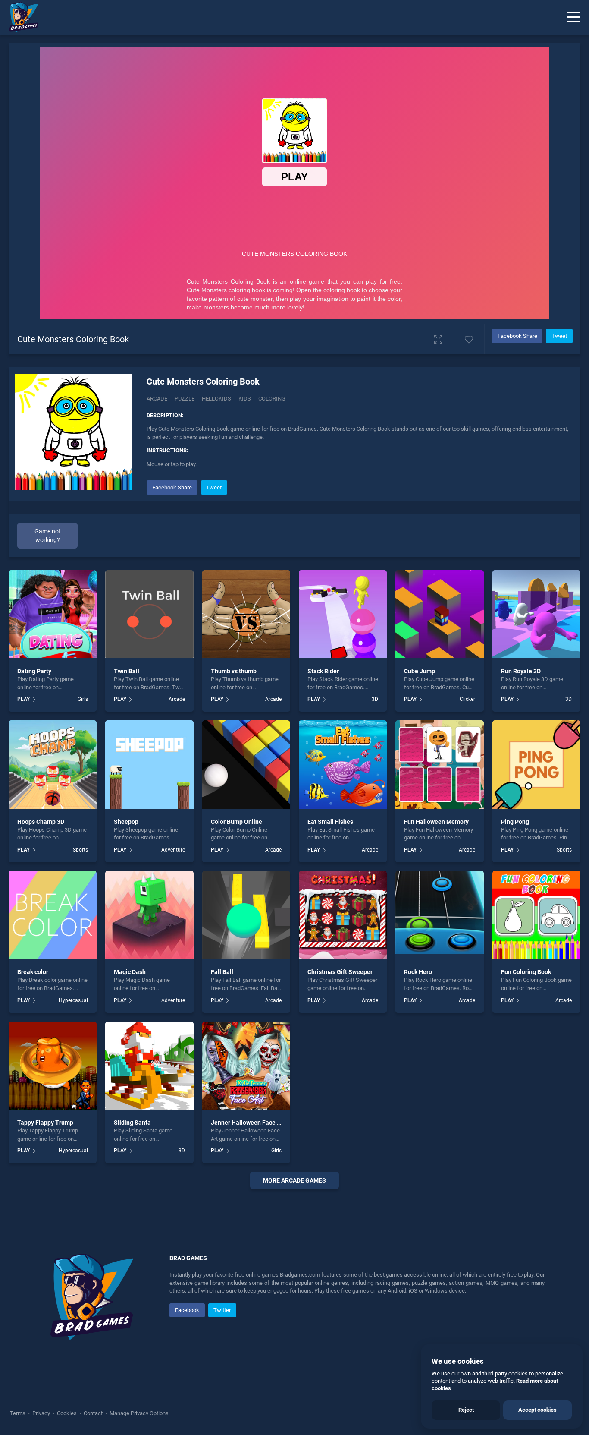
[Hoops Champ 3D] (53, 764)
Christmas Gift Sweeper (340, 971)
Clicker (467, 699)
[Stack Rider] (343, 614)
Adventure (173, 850)
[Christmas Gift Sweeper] (343, 915)
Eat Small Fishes (330, 821)
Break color (32, 971)
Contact (93, 1413)
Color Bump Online (236, 821)
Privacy (41, 1413)
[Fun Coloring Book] (536, 915)
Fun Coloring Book (526, 971)
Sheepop (126, 821)
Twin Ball (126, 671)
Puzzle (184, 398)
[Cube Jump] (439, 614)
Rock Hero (418, 971)
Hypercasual (73, 1000)
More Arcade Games (294, 1180)
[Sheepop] (149, 764)
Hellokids (216, 398)
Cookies (67, 1413)
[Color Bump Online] (246, 764)
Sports (80, 850)
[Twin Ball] (149, 614)
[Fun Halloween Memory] (439, 764)
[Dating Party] (53, 614)
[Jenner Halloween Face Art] (246, 1066)
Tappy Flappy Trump (45, 1122)
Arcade (157, 398)
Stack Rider (323, 671)
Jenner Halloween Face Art (248, 1122)
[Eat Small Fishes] (343, 764)
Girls (83, 699)
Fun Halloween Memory (436, 821)
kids (244, 398)
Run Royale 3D (521, 671)
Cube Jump (419, 671)
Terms (18, 1413)
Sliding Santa (132, 1122)
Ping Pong (515, 821)
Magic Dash (130, 971)
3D (375, 699)
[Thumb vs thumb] (246, 614)
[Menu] (573, 17)
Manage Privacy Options (138, 1413)
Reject (466, 1410)
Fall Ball (222, 971)
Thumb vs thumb (234, 671)
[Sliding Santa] (149, 1066)
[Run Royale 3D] (536, 614)
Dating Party (34, 671)
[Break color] (53, 915)
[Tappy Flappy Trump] (53, 1066)
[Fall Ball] (246, 915)
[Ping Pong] (536, 764)
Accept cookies (537, 1410)
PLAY (23, 699)
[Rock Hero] (439, 915)
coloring (271, 398)
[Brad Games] (19, 17)
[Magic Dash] (149, 915)
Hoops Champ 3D (40, 821)
